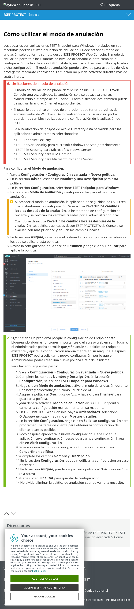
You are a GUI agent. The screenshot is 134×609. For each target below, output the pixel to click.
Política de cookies (118, 600)
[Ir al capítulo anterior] (6, 514)
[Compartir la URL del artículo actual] (108, 500)
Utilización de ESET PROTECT (93, 532)
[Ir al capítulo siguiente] (13, 514)
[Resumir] (126, 500)
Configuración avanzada (92, 537)
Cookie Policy (39, 570)
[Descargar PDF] (117, 500)
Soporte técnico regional (89, 590)
